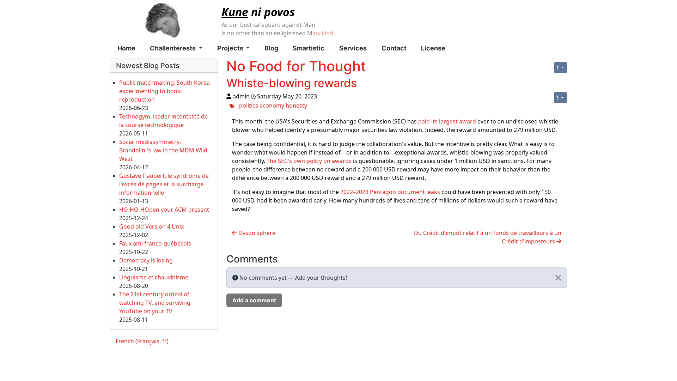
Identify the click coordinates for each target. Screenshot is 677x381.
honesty (296, 105)
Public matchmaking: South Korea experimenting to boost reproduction (164, 91)
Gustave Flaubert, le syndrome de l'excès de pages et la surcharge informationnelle (164, 184)
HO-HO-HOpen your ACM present (164, 209)
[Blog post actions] (560, 97)
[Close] (558, 278)
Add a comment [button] (254, 300)
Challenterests (173, 48)
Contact (394, 48)
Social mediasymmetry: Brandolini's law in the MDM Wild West (163, 150)
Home (126, 48)
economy (272, 105)
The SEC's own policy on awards (309, 161)
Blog (271, 48)
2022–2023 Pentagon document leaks (390, 192)
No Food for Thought (296, 66)
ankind (322, 33)
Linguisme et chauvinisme (153, 277)
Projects (231, 48)
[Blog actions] (560, 67)
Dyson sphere (256, 233)
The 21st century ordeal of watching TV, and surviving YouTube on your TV (154, 302)
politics (248, 105)
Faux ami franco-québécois (155, 243)
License (433, 48)
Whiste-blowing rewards (291, 83)
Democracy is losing (146, 260)
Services (353, 48)
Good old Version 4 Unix (151, 226)
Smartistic (308, 48)
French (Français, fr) (142, 341)
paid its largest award (447, 121)
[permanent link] (364, 84)
